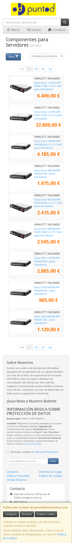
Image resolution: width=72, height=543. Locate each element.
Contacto (58, 30)
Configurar (11, 514)
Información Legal (50, 472)
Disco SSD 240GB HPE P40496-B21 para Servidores (47, 291)
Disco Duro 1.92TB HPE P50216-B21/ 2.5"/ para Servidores (48, 115)
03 (43, 69)
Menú (15, 30)
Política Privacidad (18, 476)
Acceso (35, 30)
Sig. (50, 69)
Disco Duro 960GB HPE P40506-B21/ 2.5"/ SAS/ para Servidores (48, 203)
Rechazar (27, 514)
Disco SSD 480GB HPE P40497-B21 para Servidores (47, 320)
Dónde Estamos (17, 480)
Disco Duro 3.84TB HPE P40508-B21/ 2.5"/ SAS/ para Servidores (48, 144)
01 (29, 69)
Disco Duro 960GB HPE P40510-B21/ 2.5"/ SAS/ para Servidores (48, 232)
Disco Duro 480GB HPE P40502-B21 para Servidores (47, 174)
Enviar (53, 461)
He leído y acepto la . (34, 452)
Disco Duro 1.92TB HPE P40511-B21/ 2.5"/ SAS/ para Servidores (48, 86)
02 (36, 69)
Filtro (11, 57)
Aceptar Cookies (46, 514)
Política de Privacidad (32, 443)
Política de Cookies (51, 476)
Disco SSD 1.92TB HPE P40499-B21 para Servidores (47, 261)
